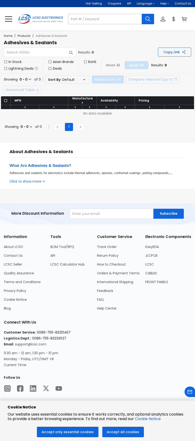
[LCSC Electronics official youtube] (58, 389)
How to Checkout (111, 264)
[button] (111, 19)
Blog (7, 308)
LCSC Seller (13, 264)
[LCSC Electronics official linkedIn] (33, 389)
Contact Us (183, 3)
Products (24, 36)
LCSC (149, 264)
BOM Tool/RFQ (62, 246)
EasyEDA (152, 246)
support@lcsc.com (30, 344)
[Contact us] (190, 392)
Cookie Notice (15, 299)
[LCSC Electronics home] (40, 19)
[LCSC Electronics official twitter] (45, 389)
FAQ (100, 299)
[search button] (148, 19)
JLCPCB (151, 255)
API (129, 3)
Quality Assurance (19, 273)
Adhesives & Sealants (48, 165)
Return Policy (107, 255)
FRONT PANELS (156, 282)
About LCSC (13, 246)
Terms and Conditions (22, 282)
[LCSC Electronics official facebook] (20, 389)
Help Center (107, 308)
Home (8, 36)
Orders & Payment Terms (118, 273)
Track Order (107, 246)
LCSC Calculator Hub (67, 264)
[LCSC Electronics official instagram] (7, 389)
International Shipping (115, 282)
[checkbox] (6, 62)
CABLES (151, 273)
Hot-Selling (94, 3)
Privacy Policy (15, 290)
